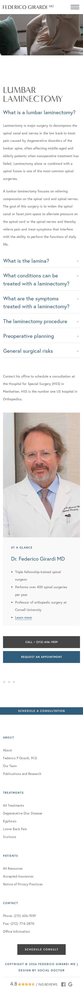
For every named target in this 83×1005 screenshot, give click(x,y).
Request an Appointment (41, 657)
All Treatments (13, 805)
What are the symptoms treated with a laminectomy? (36, 302)
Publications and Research (22, 774)
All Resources (13, 868)
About (7, 750)
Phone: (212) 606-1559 (19, 916)
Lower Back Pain (15, 829)
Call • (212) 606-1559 (41, 642)
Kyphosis (9, 821)
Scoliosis (9, 837)
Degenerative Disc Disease (22, 813)
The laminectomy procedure (35, 321)
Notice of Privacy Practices (23, 884)
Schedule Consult (41, 949)
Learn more (23, 617)
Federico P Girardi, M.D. (20, 758)
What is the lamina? (26, 260)
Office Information (16, 931)
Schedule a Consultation (41, 711)
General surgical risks (28, 350)
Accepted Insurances (18, 876)
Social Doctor (51, 970)
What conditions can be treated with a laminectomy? (36, 279)
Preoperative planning (28, 335)
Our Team (10, 766)
